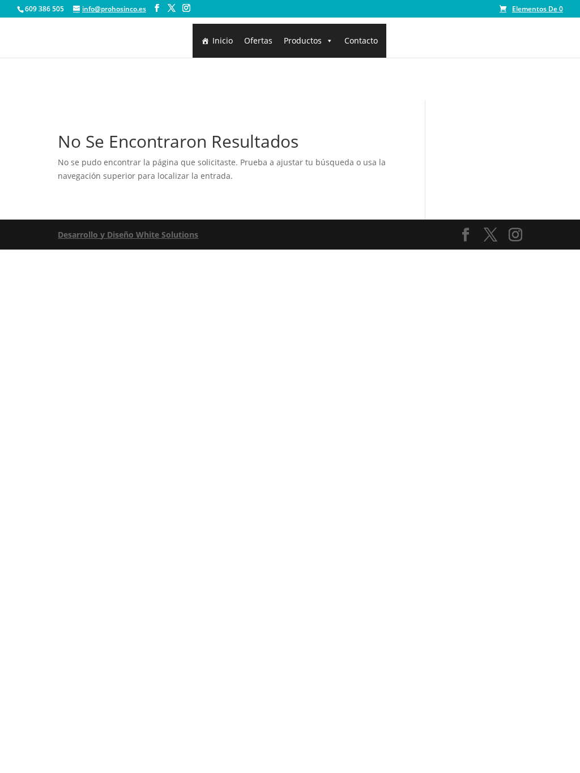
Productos (303, 40)
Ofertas (258, 40)
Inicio (222, 40)
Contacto (361, 40)
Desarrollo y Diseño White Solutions (128, 234)
